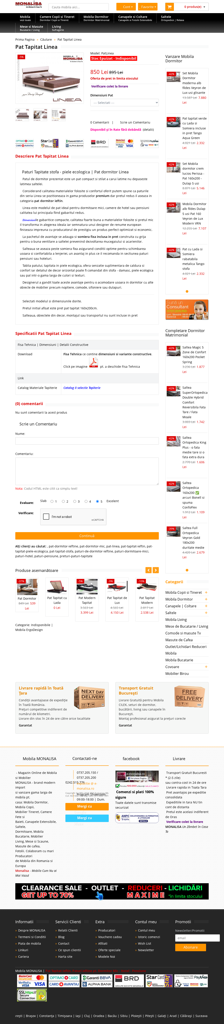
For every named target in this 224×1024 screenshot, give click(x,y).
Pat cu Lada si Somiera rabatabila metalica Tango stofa (193, 259)
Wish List (144, 943)
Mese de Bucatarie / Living (186, 626)
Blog (61, 937)
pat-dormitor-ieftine (63, 546)
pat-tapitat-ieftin (133, 546)
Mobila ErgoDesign (29, 630)
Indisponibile (40, 625)
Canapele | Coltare (180, 606)
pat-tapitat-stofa (61, 551)
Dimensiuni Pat (101, 95)
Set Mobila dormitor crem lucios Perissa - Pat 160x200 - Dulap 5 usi (193, 173)
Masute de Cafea (179, 639)
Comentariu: (24, 454)
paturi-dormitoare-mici (131, 551)
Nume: (20, 434)
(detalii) (148, 129)
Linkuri (23, 950)
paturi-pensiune (46, 556)
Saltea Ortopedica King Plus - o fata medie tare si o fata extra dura (194, 447)
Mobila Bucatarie (179, 660)
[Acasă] (28, 6)
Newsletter (146, 950)
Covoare (172, 666)
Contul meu (146, 930)
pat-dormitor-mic (92, 546)
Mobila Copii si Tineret (183, 592)
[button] (156, 570)
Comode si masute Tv (183, 633)
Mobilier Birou (177, 673)
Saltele (170, 612)
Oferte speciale (109, 950)
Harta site (65, 956)
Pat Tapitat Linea (70, 39)
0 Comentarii (99, 122)
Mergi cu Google (82, 807)
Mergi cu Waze (83, 819)
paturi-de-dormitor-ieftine (94, 551)
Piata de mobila (29, 943)
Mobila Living (176, 619)
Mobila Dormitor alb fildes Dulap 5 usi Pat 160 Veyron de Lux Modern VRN (194, 214)
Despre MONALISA (31, 930)
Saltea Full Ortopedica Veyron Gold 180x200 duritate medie (193, 538)
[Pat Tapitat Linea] (50, 78)
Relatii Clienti (68, 930)
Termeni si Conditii (32, 937)
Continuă (86, 535)
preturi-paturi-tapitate (76, 556)
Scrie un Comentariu (135, 122)
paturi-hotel (24, 556)
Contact (63, 943)
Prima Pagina (25, 39)
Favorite (148, 7)
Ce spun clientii (69, 950)
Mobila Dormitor (179, 599)
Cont (125, 7)
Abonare (191, 947)
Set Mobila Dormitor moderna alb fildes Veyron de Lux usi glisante (194, 83)
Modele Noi (106, 956)
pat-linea (112, 546)
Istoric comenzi (149, 937)
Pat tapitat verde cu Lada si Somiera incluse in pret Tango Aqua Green (194, 128)
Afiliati (102, 943)
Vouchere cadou (110, 937)
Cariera (23, 956)
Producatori (106, 930)
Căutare (46, 39)
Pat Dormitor (27, 598)
